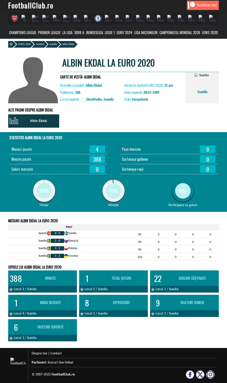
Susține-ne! (207, 5)
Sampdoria (140, 100)
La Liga (67, 32)
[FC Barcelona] (66, 18)
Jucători (40, 44)
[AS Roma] (35, 18)
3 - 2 (57, 248)
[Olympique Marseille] (181, 18)
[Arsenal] (14, 18)
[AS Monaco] (46, 18)
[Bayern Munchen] (77, 18)
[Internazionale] (108, 18)
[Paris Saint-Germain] (191, 18)
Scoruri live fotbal (60, 362)
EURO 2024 (124, 32)
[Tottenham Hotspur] (212, 18)
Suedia (53, 44)
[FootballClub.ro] (10, 44)
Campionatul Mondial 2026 (179, 32)
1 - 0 (57, 240)
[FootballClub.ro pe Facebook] (190, 377)
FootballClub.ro (30, 5)
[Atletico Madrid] (56, 18)
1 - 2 (57, 256)
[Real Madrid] (202, 18)
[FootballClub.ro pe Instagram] (210, 377)
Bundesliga (94, 32)
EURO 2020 (210, 32)
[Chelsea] (98, 18)
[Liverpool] (129, 18)
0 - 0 (57, 233)
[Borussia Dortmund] (87, 18)
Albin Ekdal (68, 44)
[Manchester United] (150, 18)
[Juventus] (119, 18)
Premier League (49, 32)
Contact (56, 353)
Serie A (79, 32)
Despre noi (39, 353)
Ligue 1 (110, 32)
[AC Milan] (25, 18)
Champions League (22, 32)
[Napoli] (160, 18)
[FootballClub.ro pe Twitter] (200, 377)
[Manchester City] (139, 18)
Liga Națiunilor (146, 32)
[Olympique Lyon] (171, 18)
